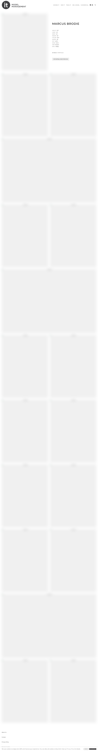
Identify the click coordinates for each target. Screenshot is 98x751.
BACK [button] (54, 52)
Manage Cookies (6, 747)
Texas (68, 5)
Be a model (76, 5)
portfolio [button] (60, 52)
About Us (4, 732)
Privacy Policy (70, 749)
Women (56, 5)
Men (63, 5)
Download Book (61, 59)
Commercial (84, 5)
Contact (4, 737)
